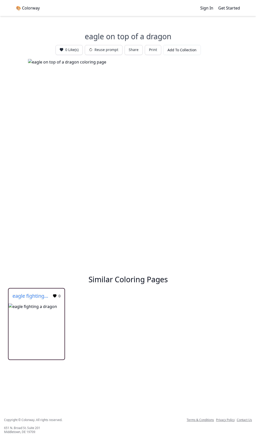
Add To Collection (182, 50)
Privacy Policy (225, 420)
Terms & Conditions (200, 420)
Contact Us (244, 420)
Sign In (206, 8)
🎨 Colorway (28, 8)
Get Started (229, 8)
